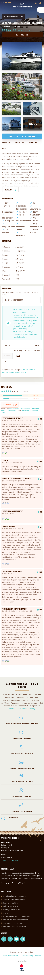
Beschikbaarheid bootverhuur (13, 899)
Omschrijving (6, 143)
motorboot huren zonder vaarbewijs (22, 708)
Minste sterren (25, 409)
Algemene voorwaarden (11, 956)
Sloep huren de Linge (10, 903)
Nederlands (34, 411)
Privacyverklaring (27, 956)
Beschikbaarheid (22, 35)
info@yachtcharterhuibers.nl (12, 860)
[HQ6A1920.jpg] (22, 86)
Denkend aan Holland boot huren (15, 919)
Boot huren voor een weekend (14, 926)
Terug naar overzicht (14, 17)
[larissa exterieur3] (11, 123)
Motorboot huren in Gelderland (14, 896)
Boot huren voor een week (12, 923)
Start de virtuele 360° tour (20, 136)
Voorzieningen (20, 143)
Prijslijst (5, 913)
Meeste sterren (14, 409)
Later (37, 345)
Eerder (7, 345)
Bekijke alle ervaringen (21, 30)
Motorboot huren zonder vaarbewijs (16, 916)
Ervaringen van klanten (11, 909)
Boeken (4, 148)
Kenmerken (33, 143)
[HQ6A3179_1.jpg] (11, 108)
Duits (3, 413)
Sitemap (38, 956)
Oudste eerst (11, 411)
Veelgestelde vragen (10, 906)
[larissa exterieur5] (32, 108)
